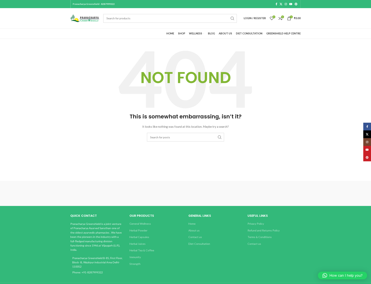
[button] (342, 275)
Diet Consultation (199, 243)
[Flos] (284, 193)
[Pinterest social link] (296, 4)
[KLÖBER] (185, 193)
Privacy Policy (256, 223)
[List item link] (97, 272)
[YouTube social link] (291, 4)
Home (192, 223)
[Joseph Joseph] (218, 193)
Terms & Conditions (260, 237)
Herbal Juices (137, 243)
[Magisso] (119, 193)
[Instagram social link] (285, 4)
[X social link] (280, 4)
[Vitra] (86, 193)
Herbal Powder (138, 230)
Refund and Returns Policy (264, 230)
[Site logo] (84, 18)
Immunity (135, 257)
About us (194, 230)
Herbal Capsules (139, 237)
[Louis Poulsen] (152, 193)
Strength (134, 263)
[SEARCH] (232, 18)
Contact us (195, 237)
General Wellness (140, 223)
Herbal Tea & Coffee (141, 250)
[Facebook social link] (276, 4)
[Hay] (251, 193)
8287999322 (108, 4)
